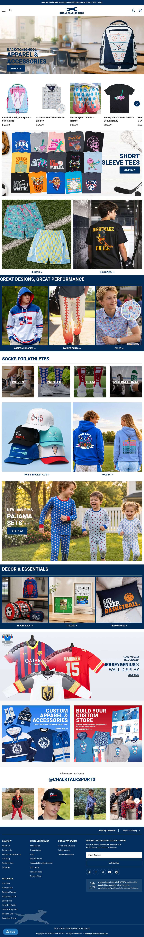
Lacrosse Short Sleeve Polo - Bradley (50, 119)
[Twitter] (103, 872)
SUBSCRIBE (114, 863)
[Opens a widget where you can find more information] (10, 932)
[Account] (133, 10)
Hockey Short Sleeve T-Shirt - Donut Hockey (119, 119)
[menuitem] (133, 10)
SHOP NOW (16, 68)
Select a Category (130, 830)
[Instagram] (89, 872)
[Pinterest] (117, 872)
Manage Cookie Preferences (96, 933)
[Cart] (140, 10)
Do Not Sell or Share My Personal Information (72, 928)
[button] (3, 10)
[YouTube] (110, 872)
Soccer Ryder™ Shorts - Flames (82, 119)
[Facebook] (96, 872)
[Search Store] (10, 10)
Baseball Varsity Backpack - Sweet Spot (16, 119)
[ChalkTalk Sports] (72, 10)
